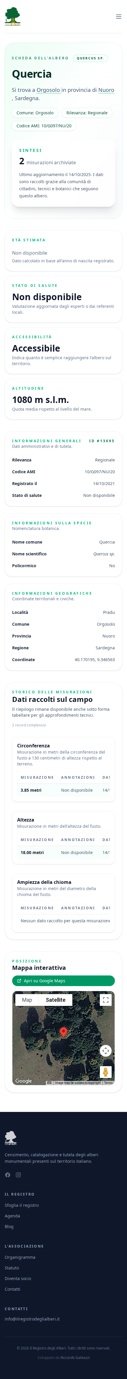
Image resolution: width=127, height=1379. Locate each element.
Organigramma (20, 1257)
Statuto (12, 1268)
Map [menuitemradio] (27, 1000)
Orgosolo (49, 89)
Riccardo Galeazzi (75, 1357)
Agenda (12, 1216)
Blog (9, 1226)
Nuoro (106, 89)
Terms (108, 1082)
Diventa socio (18, 1278)
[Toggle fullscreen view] (106, 1000)
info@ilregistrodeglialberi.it (32, 1319)
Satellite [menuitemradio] (56, 1000)
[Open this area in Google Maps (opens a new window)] (23, 1081)
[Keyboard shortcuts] (49, 1082)
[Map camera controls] (106, 1051)
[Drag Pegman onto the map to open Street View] (106, 1072)
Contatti (12, 1289)
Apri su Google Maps (44, 980)
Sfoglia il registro (22, 1205)
